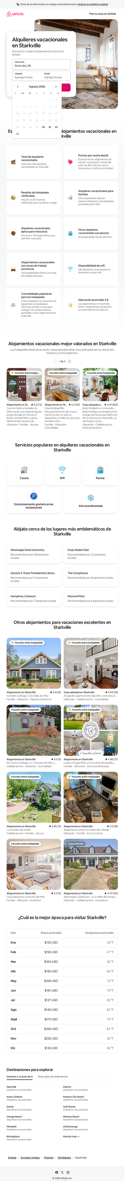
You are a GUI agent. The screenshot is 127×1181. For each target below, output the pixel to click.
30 (56, 127)
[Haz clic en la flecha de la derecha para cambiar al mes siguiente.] (56, 87)
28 (43, 127)
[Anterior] (55, 361)
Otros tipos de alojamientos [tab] (53, 1076)
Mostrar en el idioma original (93, 4)
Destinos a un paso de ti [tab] (20, 1076)
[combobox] (41, 66)
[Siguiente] (69, 361)
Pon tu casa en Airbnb (102, 14)
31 (17, 133)
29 (49, 127)
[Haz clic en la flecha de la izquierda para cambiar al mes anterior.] (18, 87)
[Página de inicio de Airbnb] (15, 14)
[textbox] (27, 77)
